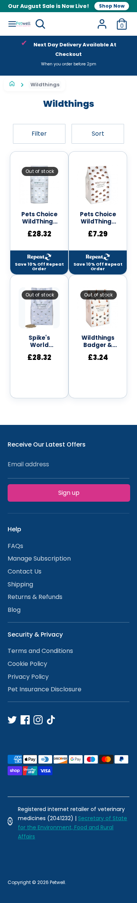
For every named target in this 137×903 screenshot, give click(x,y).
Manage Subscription (39, 558)
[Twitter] (12, 719)
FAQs (15, 546)
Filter (39, 133)
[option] (68, 56)
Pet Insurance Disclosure (44, 689)
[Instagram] (38, 719)
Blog (14, 609)
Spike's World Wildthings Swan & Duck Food (39, 341)
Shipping (20, 584)
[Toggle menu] (8, 24)
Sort (98, 133)
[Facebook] (25, 719)
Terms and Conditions (40, 650)
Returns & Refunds (35, 596)
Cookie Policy (27, 663)
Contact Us (24, 571)
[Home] (12, 84)
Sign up (69, 492)
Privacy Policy (28, 676)
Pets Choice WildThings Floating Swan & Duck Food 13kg (39, 218)
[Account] (102, 20)
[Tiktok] (51, 719)
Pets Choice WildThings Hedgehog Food (98, 218)
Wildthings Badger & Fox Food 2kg (98, 341)
